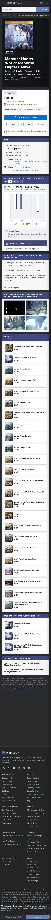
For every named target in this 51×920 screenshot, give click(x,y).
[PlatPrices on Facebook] (14, 768)
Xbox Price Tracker (10, 841)
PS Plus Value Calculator (35, 810)
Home (4, 16)
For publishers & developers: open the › (21, 249)
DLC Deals (5, 791)
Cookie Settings (32, 880)
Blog (28, 800)
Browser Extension (35, 794)
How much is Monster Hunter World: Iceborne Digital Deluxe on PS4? (22, 664)
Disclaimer (17, 689)
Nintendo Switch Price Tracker (12, 836)
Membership (6, 864)
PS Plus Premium (33, 826)
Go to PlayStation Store (27, 117)
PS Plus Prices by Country (36, 813)
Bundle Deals (6, 794)
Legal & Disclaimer (33, 871)
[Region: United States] (42, 3)
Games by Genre (33, 791)
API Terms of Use (33, 867)
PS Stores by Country (34, 797)
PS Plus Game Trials (9, 800)
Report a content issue (28, 689)
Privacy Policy (32, 861)
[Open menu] (3, 2)
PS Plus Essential (33, 820)
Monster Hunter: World (22, 145)
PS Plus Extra (32, 823)
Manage (46, 913)
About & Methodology (34, 835)
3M (6, 181)
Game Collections (33, 778)
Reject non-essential (13, 917)
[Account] (47, 2)
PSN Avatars (6, 820)
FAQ (28, 839)
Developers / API (33, 842)
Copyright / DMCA (33, 874)
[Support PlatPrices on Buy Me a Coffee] (29, 768)
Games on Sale (7, 778)
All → (15, 181)
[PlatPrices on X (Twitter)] (4, 768)
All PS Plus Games (33, 816)
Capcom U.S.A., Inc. (21, 155)
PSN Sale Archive (8, 797)
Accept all (38, 917)
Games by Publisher (34, 787)
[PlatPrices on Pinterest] (24, 768)
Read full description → (12, 288)
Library (27, 124)
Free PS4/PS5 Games (9, 787)
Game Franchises (33, 784)
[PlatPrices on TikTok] (19, 768)
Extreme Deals (7, 784)
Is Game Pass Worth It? (12, 844)
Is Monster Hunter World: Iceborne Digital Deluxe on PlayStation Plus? (24, 670)
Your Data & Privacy (34, 877)
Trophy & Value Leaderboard (11, 816)
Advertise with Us (33, 852)
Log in (8, 131)
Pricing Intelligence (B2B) (35, 848)
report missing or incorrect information (25, 170)
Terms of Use (31, 864)
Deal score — (24, 109)
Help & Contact (7, 861)
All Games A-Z (32, 781)
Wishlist (12, 124)
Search (44, 9)
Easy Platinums (7, 810)
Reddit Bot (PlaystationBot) (36, 845)
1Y (10, 181)
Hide (42, 124)
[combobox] (18, 9)
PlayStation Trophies (9, 813)
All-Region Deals (7, 781)
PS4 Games (12, 16)
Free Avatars (6, 823)
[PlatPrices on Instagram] (9, 768)
